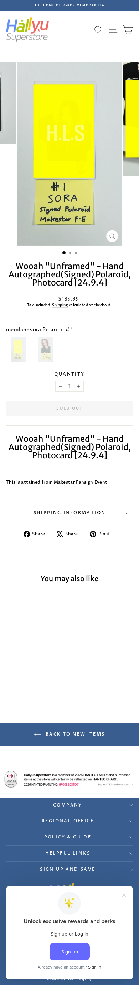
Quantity (69, 374)
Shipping (60, 305)
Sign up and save (67, 869)
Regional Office (68, 821)
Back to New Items (74, 734)
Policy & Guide (68, 837)
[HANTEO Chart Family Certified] (69, 779)
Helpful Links (67, 853)
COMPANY (67, 805)
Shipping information (70, 513)
